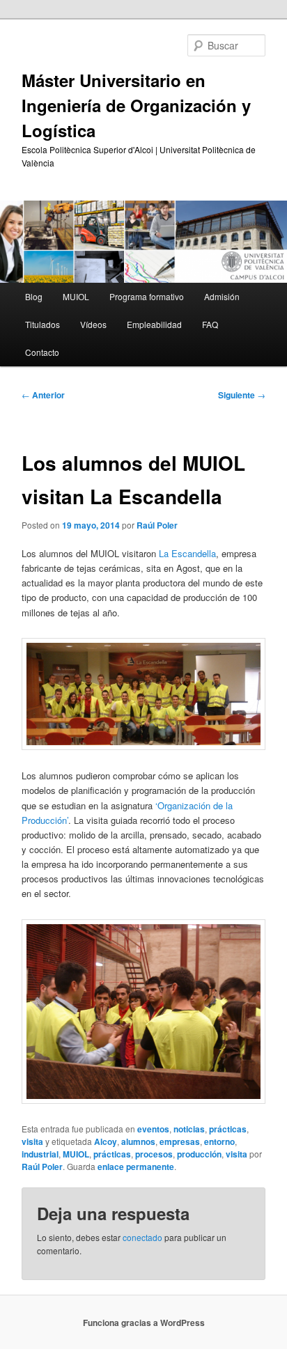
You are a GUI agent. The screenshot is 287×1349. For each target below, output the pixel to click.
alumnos (138, 1141)
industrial (40, 1154)
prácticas (228, 1129)
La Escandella (187, 553)
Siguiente (241, 395)
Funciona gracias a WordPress (144, 1322)
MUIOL (76, 296)
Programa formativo (146, 296)
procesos (154, 1154)
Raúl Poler (157, 525)
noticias (189, 1129)
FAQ (210, 324)
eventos (153, 1129)
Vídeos (93, 324)
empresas (180, 1141)
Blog (33, 296)
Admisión (222, 296)
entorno (219, 1141)
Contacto (42, 352)
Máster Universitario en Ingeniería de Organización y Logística (136, 105)
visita (32, 1141)
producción (199, 1154)
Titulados (42, 324)
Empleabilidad (154, 324)
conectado (142, 1237)
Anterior (43, 395)
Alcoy (105, 1141)
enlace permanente (136, 1166)
